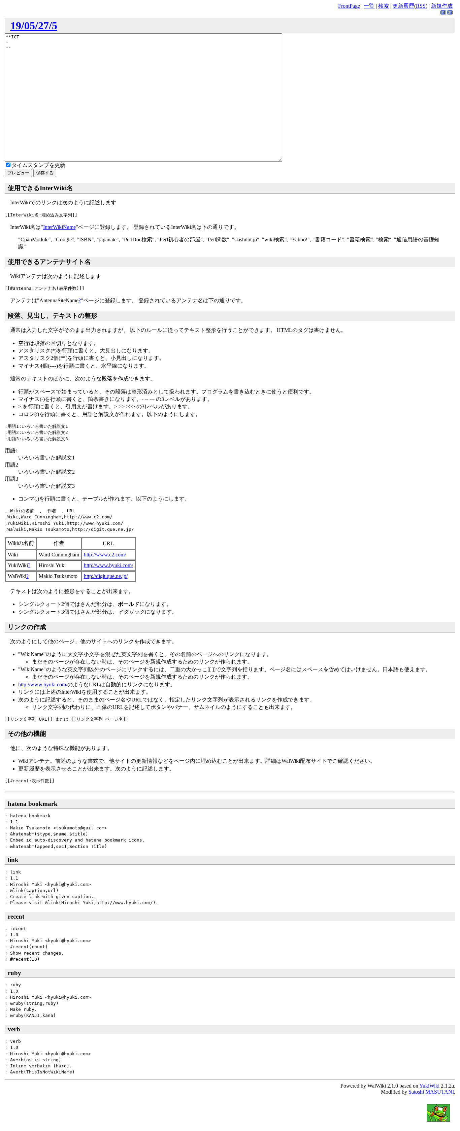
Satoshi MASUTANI (431, 1092)
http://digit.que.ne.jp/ (106, 576)
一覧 (369, 6)
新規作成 (442, 6)
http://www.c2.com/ (105, 554)
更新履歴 (403, 6)
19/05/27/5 (33, 26)
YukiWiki (429, 1086)
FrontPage (349, 6)
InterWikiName (59, 227)
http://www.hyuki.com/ (108, 565)
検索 (383, 6)
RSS (421, 6)
